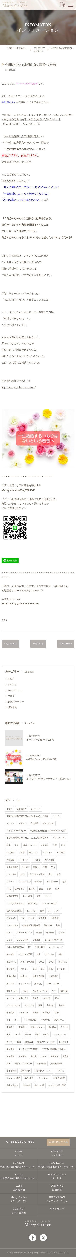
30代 (9, 889)
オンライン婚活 (49, 904)
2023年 (18, 1034)
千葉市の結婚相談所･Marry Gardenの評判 (48, 831)
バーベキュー (43, 1078)
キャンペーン (15, 690)
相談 (57, 889)
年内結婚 (10, 1013)
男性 (50, 874)
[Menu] (70, 5)
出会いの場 (39, 1085)
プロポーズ (23, 860)
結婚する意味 (38, 976)
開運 (37, 1034)
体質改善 (10, 1049)
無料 (38, 896)
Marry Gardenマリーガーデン (18, 1199)
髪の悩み (52, 1027)
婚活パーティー (16, 702)
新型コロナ (20, 889)
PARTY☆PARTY (53, 984)
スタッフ (22, 823)
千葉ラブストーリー (23, 1064)
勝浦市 (33, 1056)
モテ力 (41, 962)
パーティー (11, 874)
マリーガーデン (59, 838)
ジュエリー (23, 1013)
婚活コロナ (33, 904)
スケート (10, 882)
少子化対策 (11, 1071)
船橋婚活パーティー (43, 1071)
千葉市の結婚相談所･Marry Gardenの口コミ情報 (27, 816)
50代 (53, 867)
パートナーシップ (24, 933)
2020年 (25, 867)
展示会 (35, 1013)
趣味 (40, 1005)
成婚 (41, 889)
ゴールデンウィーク (53, 940)
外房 (63, 845)
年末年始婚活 (12, 867)
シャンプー (62, 969)
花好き (25, 991)
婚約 (38, 954)
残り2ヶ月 (63, 962)
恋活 (64, 882)
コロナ (47, 896)
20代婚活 (47, 998)
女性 (17, 845)
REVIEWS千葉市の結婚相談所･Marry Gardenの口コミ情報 (19, 1165)
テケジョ (60, 1071)
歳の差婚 (42, 918)
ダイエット (64, 1042)
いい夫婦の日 (30, 1020)
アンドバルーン (13, 1005)
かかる (31, 918)
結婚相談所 (21, 809)
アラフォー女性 (27, 962)
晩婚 (57, 1013)
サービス (56, 816)
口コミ (9, 940)
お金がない (11, 918)
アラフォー (47, 853)
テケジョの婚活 (13, 1078)
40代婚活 (10, 853)
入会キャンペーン (40, 991)
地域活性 (38, 882)
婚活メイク (34, 853)
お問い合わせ (48, 823)
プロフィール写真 (36, 874)
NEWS (11, 679)
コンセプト (35, 809)
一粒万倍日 (53, 976)
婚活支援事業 (56, 1064)
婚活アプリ (11, 962)
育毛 (51, 969)
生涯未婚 (46, 1013)
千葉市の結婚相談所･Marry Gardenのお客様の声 (27, 838)
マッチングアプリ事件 (28, 1049)
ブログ (4, 620)
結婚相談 (36, 940)
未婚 (8, 1034)
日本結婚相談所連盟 (15, 947)
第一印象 (10, 954)
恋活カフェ (59, 1020)
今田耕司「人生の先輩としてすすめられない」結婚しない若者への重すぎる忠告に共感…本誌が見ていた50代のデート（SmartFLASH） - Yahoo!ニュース (37, 119)
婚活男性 (10, 984)
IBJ (29, 947)
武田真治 (55, 918)
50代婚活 (36, 860)
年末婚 (39, 933)
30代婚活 (61, 853)
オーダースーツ (56, 947)
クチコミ (64, 1027)
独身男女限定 (59, 1078)
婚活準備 (10, 1056)
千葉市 (9, 809)
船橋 (8, 1064)
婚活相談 (64, 991)
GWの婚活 (28, 1078)
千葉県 (22, 853)
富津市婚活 (41, 1064)
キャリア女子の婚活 (57, 1085)
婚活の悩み (11, 976)
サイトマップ (57, 1209)
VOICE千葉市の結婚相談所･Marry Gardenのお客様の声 (19, 1176)
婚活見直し (11, 969)
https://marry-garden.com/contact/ (19, 387)
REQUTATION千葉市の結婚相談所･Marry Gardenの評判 (57, 1165)
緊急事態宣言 (12, 896)
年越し (36, 867)
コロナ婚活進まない (15, 904)
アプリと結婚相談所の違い (54, 1049)
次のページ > (65, 643)
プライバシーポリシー (16, 831)
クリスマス (45, 1020)
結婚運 (46, 1034)
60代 (23, 874)
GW (53, 991)
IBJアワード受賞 (14, 1042)
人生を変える (12, 1085)
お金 (22, 918)
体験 (60, 954)
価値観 (35, 998)
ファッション (12, 925)
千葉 (45, 867)
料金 (8, 845)
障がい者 (48, 925)
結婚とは (24, 976)
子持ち (61, 1005)
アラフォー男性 (25, 954)
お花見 (32, 889)
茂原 (55, 845)
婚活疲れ (10, 1027)
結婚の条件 (23, 998)
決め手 (9, 933)
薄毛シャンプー (37, 1027)
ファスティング (60, 1034)
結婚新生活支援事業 (31, 925)
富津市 (28, 1034)
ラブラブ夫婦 (22, 940)
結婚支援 (29, 1042)
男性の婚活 (40, 947)
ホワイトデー (52, 882)
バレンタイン (24, 882)
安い (57, 998)
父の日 (57, 911)
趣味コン (24, 969)
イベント (12, 685)
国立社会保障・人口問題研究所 (21, 136)
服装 (42, 911)
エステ (43, 1056)
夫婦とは (50, 1005)
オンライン (31, 911)
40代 (59, 874)
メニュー (10, 823)
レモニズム (29, 1005)
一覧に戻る (38, 643)
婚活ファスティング (46, 1042)
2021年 (62, 933)
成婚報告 (12, 707)
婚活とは (38, 984)
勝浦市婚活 (25, 1071)
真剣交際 (10, 860)
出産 (34, 969)
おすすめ (44, 845)
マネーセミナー (13, 1020)
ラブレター (49, 954)
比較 (58, 925)
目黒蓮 (66, 1056)
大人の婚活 (49, 860)
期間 (49, 889)
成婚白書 (26, 1085)
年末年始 (50, 933)
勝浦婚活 (55, 1056)
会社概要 (34, 823)
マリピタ (10, 998)
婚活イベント (12, 991)
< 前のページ (10, 643)
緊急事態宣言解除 (14, 911)
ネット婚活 (27, 896)
